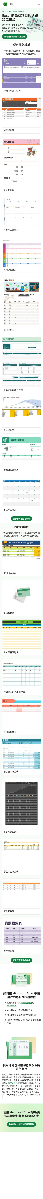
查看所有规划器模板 (21, 518)
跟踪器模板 (11, 1005)
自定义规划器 (13, 1083)
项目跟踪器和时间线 (16, 11)
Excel (10, 4)
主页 (4, 11)
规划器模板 (27, 1002)
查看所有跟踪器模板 (21, 960)
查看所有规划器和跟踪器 (14, 36)
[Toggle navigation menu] (39, 4)
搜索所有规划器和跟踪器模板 (21, 1124)
